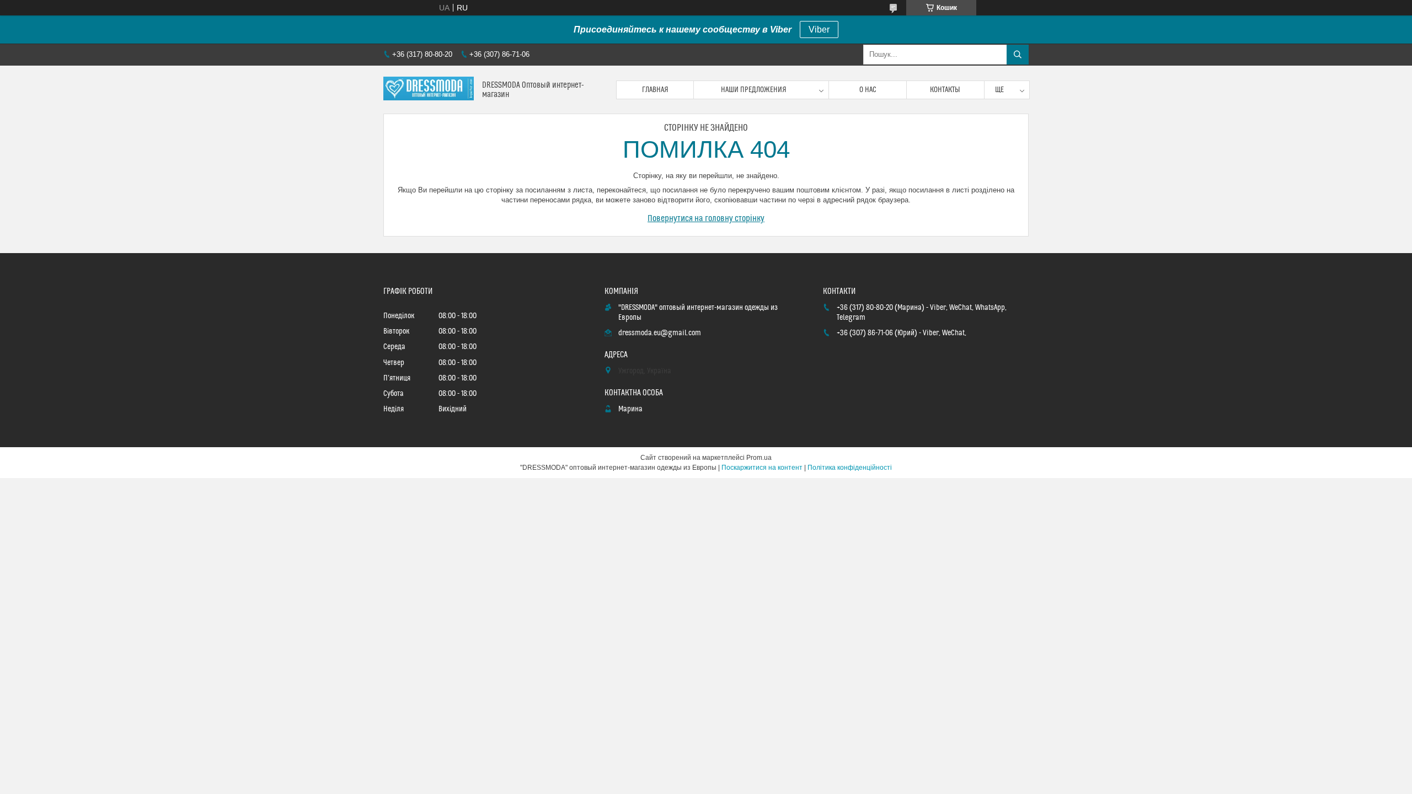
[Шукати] (1018, 55)
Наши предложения (754, 89)
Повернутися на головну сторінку (706, 218)
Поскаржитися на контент (762, 467)
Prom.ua (759, 458)
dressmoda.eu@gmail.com (659, 333)
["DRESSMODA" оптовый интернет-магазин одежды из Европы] (428, 90)
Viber (819, 29)
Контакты (945, 89)
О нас (867, 89)
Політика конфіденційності (849, 467)
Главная (655, 89)
